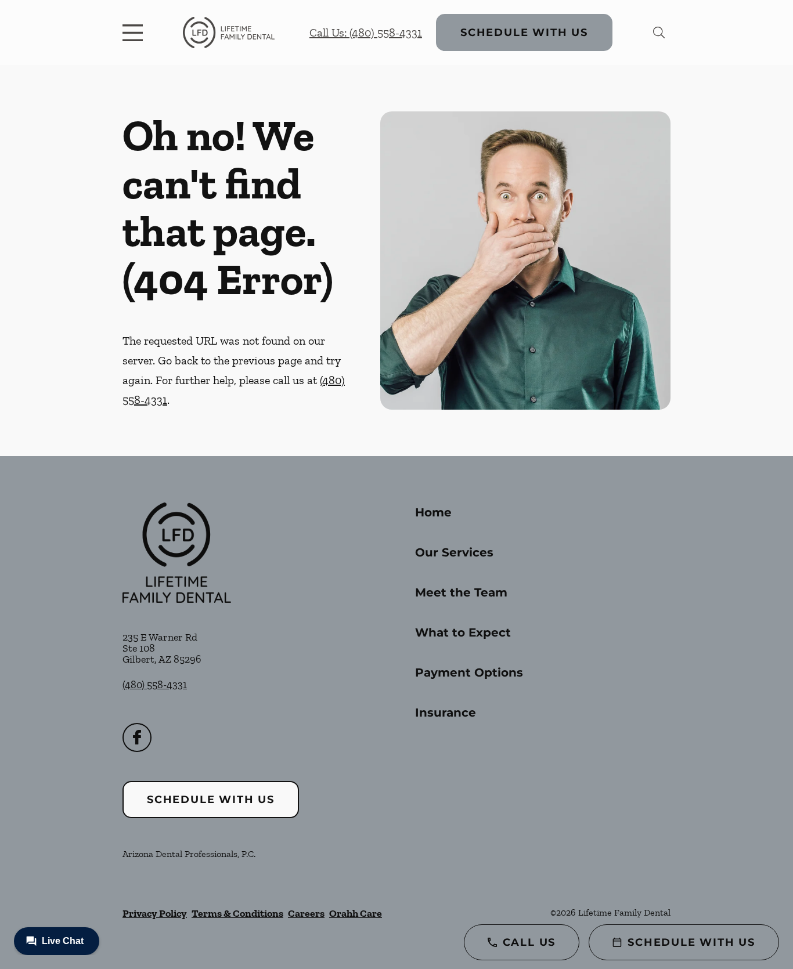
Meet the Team (461, 592)
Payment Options (469, 672)
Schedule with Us (524, 32)
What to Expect (463, 632)
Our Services (454, 552)
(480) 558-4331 (154, 684)
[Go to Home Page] (229, 32)
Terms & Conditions (237, 913)
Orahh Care (355, 913)
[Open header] (135, 32)
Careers (306, 913)
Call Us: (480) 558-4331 (365, 32)
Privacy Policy (154, 913)
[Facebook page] (137, 737)
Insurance (445, 712)
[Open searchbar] (659, 32)
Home (433, 512)
